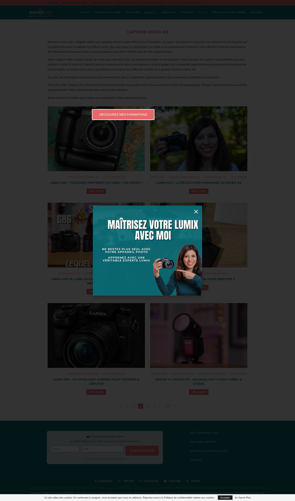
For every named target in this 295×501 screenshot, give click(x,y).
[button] (196, 211)
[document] (147, 250)
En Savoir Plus (243, 497)
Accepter (225, 497)
